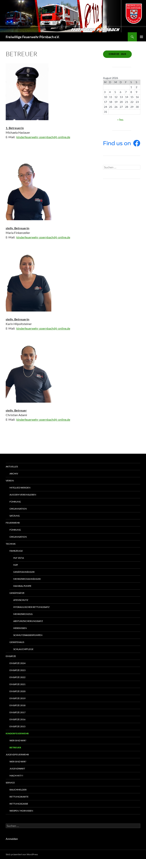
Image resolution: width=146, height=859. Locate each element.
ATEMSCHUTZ (20, 600)
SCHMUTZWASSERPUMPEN (27, 635)
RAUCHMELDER (18, 789)
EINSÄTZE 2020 (17, 691)
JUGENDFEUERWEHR (17, 754)
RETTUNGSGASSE (19, 803)
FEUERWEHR (13, 522)
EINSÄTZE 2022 (17, 677)
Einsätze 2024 (17, 663)
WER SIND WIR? (18, 761)
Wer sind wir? (18, 740)
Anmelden (12, 838)
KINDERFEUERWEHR (17, 733)
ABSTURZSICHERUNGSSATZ (28, 621)
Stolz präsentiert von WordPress (22, 854)
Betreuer (15, 747)
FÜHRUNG (15, 501)
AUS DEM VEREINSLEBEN (23, 494)
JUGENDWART (17, 768)
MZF (15, 564)
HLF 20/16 (18, 557)
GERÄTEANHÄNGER (24, 571)
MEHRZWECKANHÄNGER (27, 578)
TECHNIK (11, 543)
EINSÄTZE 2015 (17, 726)
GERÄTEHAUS (17, 642)
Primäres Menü (141, 36)
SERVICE (10, 782)
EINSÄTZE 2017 (17, 712)
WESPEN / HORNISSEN (21, 810)
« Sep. (120, 119)
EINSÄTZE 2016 (17, 719)
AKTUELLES (12, 466)
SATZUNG (15, 515)
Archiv (14, 473)
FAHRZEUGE (16, 550)
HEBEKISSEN (20, 628)
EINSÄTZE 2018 (17, 705)
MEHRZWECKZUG (23, 614)
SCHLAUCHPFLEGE (23, 649)
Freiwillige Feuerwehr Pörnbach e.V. (33, 37)
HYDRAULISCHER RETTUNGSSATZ (31, 607)
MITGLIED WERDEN (20, 487)
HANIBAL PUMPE (22, 585)
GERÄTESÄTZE (17, 593)
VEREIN (10, 480)
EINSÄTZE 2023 (17, 670)
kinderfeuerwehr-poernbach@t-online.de (43, 137)
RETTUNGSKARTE (19, 796)
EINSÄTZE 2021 (17, 684)
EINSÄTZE (11, 656)
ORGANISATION (18, 508)
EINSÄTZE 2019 (17, 698)
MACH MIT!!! (16, 775)
